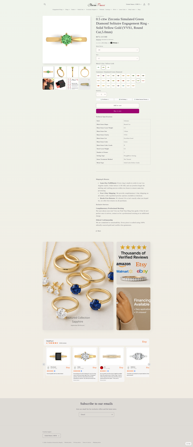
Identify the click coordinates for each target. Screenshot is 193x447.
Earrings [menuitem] (108, 9)
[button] (45, 4)
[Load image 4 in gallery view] (84, 71)
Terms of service (87, 442)
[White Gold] (98, 67)
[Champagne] (123, 76)
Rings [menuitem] (67, 9)
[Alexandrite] (98, 76)
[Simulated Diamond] (133, 81)
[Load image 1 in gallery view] (48, 71)
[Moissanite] (98, 81)
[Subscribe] (112, 414)
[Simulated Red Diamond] (98, 86)
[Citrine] (128, 76)
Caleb (77, 367)
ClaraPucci (49, 442)
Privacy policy (77, 442)
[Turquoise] (123, 86)
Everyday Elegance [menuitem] (91, 9)
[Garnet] (138, 76)
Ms (103, 367)
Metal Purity (99, 46)
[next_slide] (149, 364)
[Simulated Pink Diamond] (143, 81)
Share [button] (99, 231)
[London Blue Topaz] (143, 76)
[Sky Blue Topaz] (108, 86)
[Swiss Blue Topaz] (113, 86)
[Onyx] (108, 81)
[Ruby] (123, 81)
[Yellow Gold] (103, 67)
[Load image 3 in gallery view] (72, 71)
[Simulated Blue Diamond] (128, 81)
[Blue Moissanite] (113, 76)
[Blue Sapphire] (118, 76)
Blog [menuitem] (139, 9)
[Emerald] (133, 76)
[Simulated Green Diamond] (138, 81)
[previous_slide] (43, 364)
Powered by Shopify (58, 442)
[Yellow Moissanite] (133, 86)
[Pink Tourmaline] (118, 81)
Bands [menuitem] (73, 9)
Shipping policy (97, 442)
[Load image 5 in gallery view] (48, 84)
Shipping (98, 39)
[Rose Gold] (108, 67)
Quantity (98, 90)
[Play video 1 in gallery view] (84, 84)
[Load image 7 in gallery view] (72, 84)
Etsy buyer (51, 367)
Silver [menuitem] (114, 9)
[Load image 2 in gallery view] (60, 71)
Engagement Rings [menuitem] (58, 9)
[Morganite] (103, 81)
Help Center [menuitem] (131, 9)
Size (97, 54)
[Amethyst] (103, 76)
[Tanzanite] (118, 86)
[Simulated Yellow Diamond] (103, 86)
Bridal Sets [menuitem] (81, 9)
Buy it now (117, 111)
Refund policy (68, 442)
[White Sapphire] (128, 86)
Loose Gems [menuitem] (122, 9)
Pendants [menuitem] (102, 9)
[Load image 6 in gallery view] (60, 84)
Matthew (131, 367)
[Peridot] (113, 81)
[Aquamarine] (108, 76)
